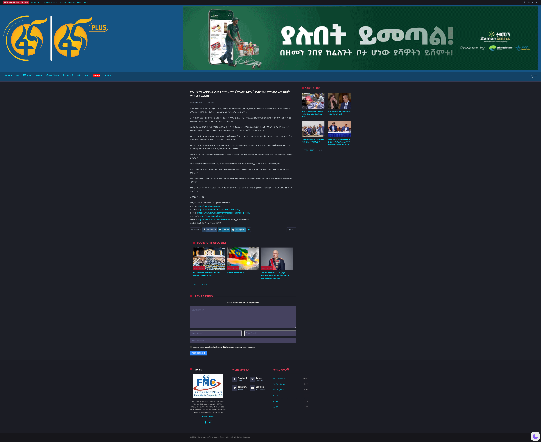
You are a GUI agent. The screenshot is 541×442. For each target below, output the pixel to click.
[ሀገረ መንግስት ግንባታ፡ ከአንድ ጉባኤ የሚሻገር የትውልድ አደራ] (209, 258)
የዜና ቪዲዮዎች (278, 390)
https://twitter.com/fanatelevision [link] (213, 219)
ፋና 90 (275, 407)
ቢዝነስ (29, 75)
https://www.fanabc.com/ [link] (209, 206)
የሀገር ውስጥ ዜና (199, 268)
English (71, 2)
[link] (219, 209)
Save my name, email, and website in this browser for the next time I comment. (224, 347)
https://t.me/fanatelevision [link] (212, 216)
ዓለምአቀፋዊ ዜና (279, 384)
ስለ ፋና (33, 2)
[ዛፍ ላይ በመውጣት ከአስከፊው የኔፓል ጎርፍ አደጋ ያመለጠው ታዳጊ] (313, 101)
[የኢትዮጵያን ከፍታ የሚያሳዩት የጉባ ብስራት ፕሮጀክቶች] (313, 129)
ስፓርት (39, 75)
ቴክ (78, 75)
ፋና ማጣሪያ (54, 75)
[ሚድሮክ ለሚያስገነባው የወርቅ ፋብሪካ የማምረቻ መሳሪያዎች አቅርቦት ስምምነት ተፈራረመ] (339, 129)
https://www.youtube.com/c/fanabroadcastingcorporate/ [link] (223, 213)
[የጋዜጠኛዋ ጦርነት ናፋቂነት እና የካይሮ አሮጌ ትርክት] (339, 101)
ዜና (17, 75)
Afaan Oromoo (50, 2)
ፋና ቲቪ (70, 75)
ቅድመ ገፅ (8, 75)
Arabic (79, 2)
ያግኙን (40, 2)
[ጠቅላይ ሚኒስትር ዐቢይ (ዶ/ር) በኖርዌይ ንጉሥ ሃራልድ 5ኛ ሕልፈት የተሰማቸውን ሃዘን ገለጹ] (277, 258)
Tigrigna (62, 2)
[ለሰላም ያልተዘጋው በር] (243, 258)
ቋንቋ (107, 75)
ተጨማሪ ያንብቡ (208, 416)
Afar (86, 2)
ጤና (86, 75)
